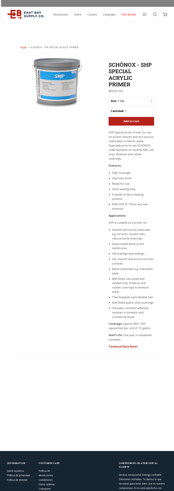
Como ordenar (47, 484)
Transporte (45, 488)
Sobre (78, 14)
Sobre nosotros (15, 470)
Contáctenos (46, 479)
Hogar (23, 47)
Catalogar (109, 14)
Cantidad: (117, 111)
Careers (92, 14)
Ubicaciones (60, 14)
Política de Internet (17, 479)
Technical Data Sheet (123, 346)
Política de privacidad (18, 475)
